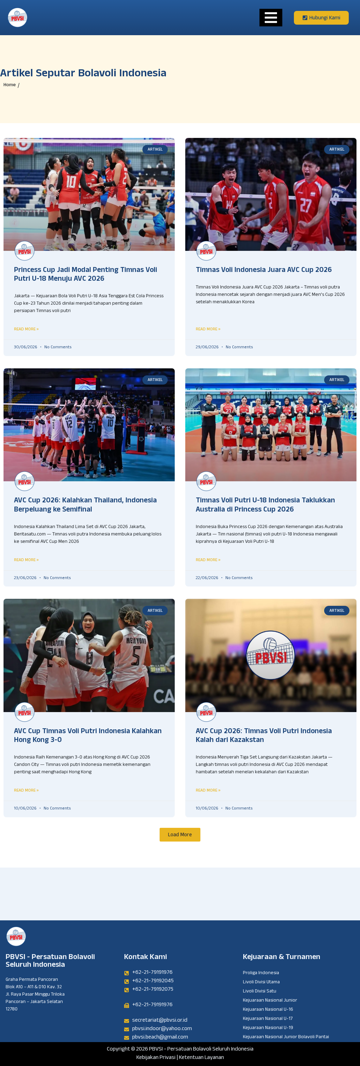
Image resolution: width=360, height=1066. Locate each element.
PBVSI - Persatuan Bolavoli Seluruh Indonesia (50, 961)
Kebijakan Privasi (155, 1058)
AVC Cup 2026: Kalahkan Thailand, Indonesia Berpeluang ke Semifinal (85, 506)
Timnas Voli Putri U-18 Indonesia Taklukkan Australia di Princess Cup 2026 (265, 506)
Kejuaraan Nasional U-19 (268, 1028)
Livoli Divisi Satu (259, 992)
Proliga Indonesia (261, 973)
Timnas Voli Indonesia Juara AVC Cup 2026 (264, 271)
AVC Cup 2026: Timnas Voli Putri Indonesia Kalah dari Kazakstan (264, 736)
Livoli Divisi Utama (261, 982)
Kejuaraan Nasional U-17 (267, 1019)
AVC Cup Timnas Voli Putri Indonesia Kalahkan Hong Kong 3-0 (88, 736)
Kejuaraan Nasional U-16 (268, 1010)
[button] (180, 835)
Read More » (26, 329)
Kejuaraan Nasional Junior (270, 1001)
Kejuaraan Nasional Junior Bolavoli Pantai (286, 1037)
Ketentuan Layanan (201, 1058)
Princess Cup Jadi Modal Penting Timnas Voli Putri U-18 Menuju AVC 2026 (85, 275)
